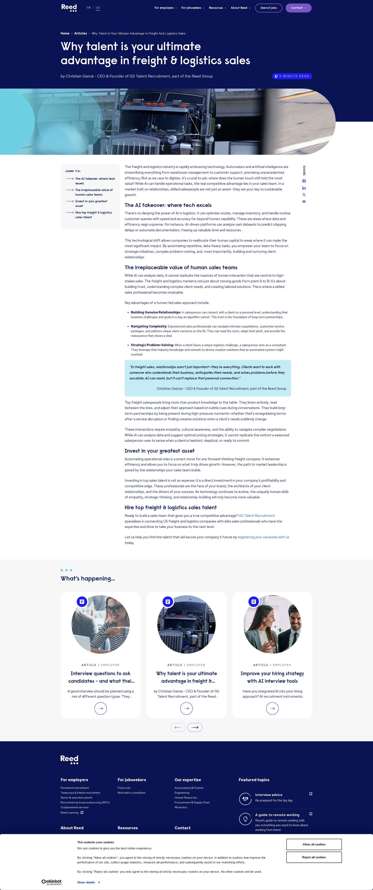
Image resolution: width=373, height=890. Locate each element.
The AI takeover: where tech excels (95, 181)
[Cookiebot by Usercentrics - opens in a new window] (52, 882)
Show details (86, 882)
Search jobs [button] (269, 8)
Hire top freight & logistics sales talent (93, 215)
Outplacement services (75, 807)
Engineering (182, 792)
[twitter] (304, 195)
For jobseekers (191, 8)
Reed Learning (69, 812)
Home (65, 33)
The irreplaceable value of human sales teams (94, 192)
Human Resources (186, 797)
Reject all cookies (314, 857)
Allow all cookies (314, 844)
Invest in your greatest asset (91, 204)
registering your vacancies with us (263, 537)
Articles (80, 33)
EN (98, 8)
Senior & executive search (76, 797)
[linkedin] (304, 188)
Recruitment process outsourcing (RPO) (85, 802)
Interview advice (268, 794)
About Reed (239, 8)
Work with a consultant (131, 792)
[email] (304, 201)
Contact (297, 8)
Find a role (124, 788)
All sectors (181, 807)
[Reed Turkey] (69, 8)
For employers (164, 8)
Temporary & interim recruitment (80, 792)
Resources (216, 8)
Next (195, 727)
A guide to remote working (277, 815)
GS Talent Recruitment (257, 515)
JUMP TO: (73, 171)
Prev (178, 727)
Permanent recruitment (75, 788)
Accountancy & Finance (189, 788)
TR (88, 8)
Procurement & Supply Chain (192, 802)
